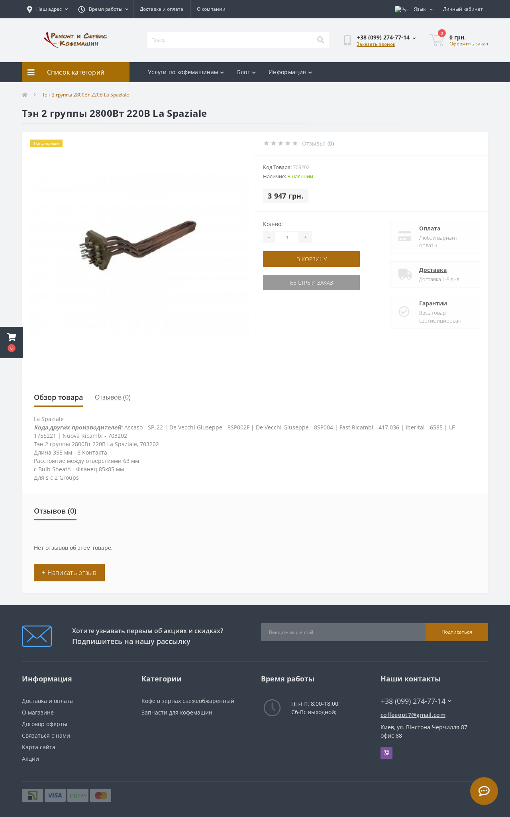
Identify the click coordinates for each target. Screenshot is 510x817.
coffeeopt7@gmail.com (413, 715)
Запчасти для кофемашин (176, 712)
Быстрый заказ (311, 282)
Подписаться (456, 631)
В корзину (311, 259)
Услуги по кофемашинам (183, 72)
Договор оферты (44, 724)
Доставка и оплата (161, 9)
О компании (211, 9)
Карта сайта (38, 747)
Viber (386, 753)
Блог (243, 72)
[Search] (320, 40)
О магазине (38, 712)
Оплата (429, 228)
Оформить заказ (468, 43)
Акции (30, 758)
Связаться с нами (46, 735)
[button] (11, 342)
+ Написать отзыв (69, 572)
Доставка (433, 270)
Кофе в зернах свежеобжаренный (187, 701)
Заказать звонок (376, 44)
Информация (287, 72)
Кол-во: (273, 224)
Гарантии (433, 303)
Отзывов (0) (113, 397)
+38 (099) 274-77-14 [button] (413, 701)
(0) (331, 143)
